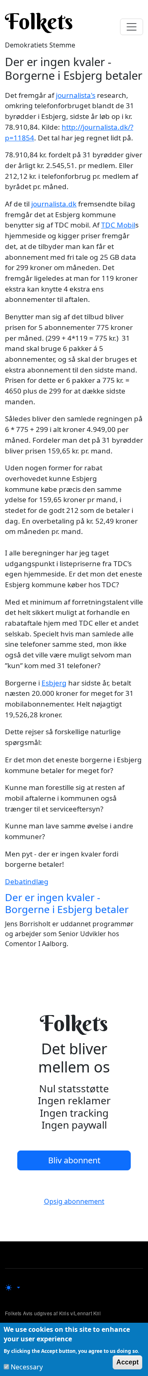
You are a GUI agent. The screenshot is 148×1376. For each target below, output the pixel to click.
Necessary (27, 1366)
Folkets (39, 21)
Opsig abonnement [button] (74, 1201)
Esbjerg (54, 683)
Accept (127, 1362)
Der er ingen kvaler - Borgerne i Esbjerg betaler (67, 903)
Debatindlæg (27, 881)
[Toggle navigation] (131, 27)
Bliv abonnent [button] (74, 1160)
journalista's (75, 95)
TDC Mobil (118, 225)
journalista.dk (53, 204)
